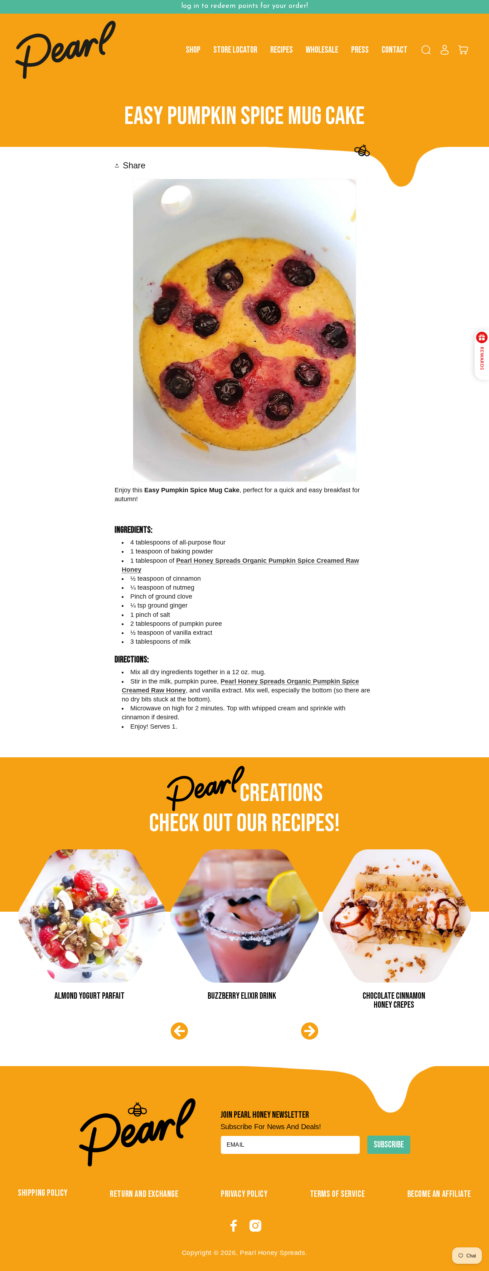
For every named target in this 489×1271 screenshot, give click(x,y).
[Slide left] (179, 1031)
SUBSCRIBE (389, 1144)
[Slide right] (309, 1031)
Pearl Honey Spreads (272, 1252)
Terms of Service (337, 1194)
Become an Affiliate (439, 1194)
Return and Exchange (144, 1194)
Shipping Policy (43, 1193)
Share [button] (134, 165)
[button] (426, 50)
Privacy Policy (244, 1194)
